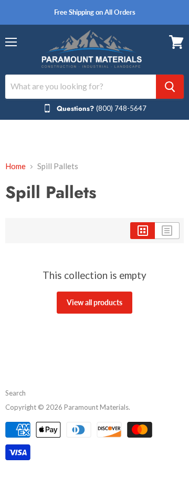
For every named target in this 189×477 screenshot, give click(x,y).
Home (15, 166)
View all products (94, 302)
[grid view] (142, 230)
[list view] (167, 230)
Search (15, 393)
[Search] (170, 87)
